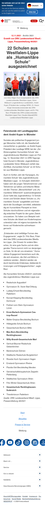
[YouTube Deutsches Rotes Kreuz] (10, 442)
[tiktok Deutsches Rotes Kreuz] (18, 442)
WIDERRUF (7, 501)
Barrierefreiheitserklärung (31, 499)
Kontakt (25, 496)
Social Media (16, 499)
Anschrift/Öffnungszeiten (12, 496)
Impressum (33, 496)
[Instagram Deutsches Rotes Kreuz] (26, 442)
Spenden (34, 21)
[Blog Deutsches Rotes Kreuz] (34, 442)
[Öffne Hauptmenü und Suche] (41, 21)
